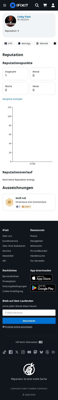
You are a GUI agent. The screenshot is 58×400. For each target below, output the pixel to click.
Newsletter (8, 255)
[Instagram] (23, 352)
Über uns (7, 235)
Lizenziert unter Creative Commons (29, 388)
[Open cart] (45, 5)
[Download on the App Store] (41, 278)
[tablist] (29, 43)
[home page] (19, 5)
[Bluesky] (41, 352)
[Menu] (4, 5)
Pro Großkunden (38, 250)
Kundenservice (10, 240)
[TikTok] (4, 352)
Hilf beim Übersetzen (27, 342)
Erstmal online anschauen (18, 326)
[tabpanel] (29, 131)
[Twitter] (17, 352)
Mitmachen (36, 245)
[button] (37, 5)
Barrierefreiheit (10, 276)
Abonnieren (29, 320)
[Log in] (53, 5)
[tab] (8, 43)
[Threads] (47, 352)
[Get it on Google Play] (42, 288)
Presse (33, 235)
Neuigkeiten (36, 240)
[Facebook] (11, 352)
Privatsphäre (9, 281)
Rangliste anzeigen (12, 98)
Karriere (6, 250)
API (4, 260)
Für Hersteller (37, 260)
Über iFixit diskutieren (13, 245)
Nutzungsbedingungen (14, 286)
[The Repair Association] (53, 352)
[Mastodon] (35, 352)
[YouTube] (29, 352)
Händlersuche (37, 255)
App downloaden (40, 270)
